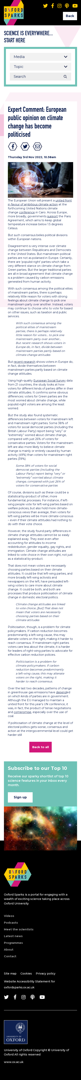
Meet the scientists (18, 929)
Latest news (13, 936)
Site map (10, 973)
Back (70, 16)
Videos (9, 916)
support (52, 216)
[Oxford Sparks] (17, 891)
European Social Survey (49, 380)
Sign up (20, 797)
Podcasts (11, 922)
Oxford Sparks (14, 7)
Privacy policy (45, 973)
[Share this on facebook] (13, 146)
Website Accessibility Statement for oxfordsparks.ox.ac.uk (29, 984)
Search (65, 77)
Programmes (13, 943)
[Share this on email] (37, 146)
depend (61, 692)
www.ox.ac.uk (13, 1062)
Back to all (40, 747)
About (8, 949)
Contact (10, 956)
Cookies (26, 973)
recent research (24, 362)
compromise (22, 712)
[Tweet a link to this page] (25, 146)
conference (27, 212)
